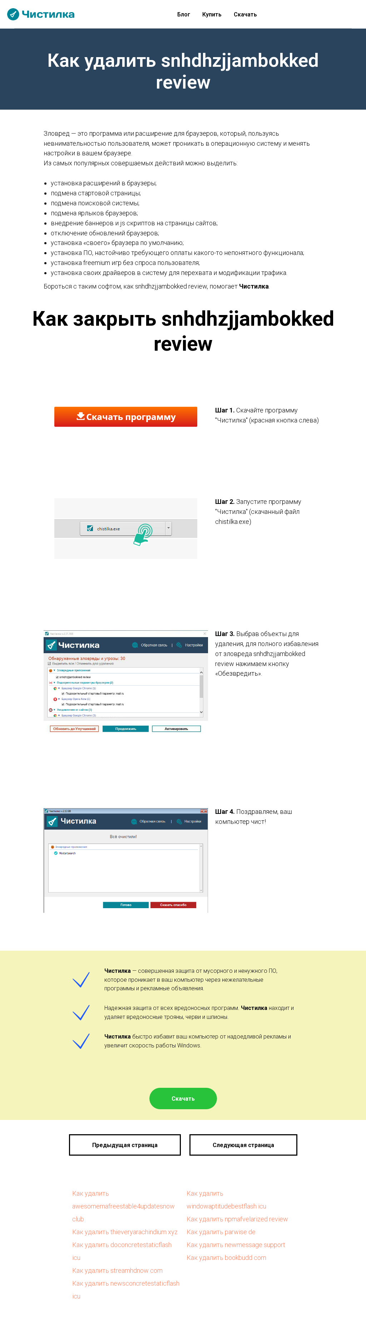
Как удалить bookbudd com (226, 1257)
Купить (212, 14)
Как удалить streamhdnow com (117, 1270)
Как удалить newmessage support (236, 1245)
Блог (183, 14)
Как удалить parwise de (221, 1232)
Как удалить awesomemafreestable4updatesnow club (123, 1206)
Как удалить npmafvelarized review (237, 1219)
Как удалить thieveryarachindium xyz (125, 1232)
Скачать (245, 14)
